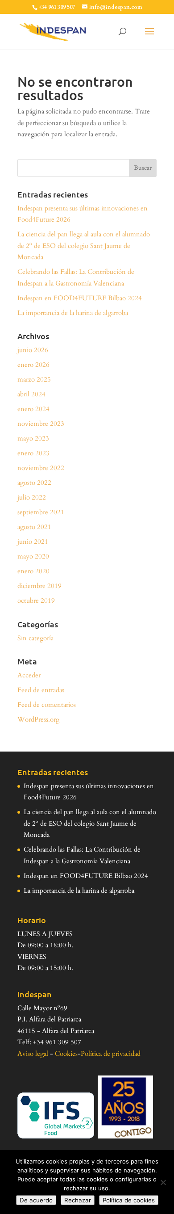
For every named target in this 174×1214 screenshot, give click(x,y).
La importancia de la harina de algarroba (72, 312)
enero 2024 (33, 408)
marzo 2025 (34, 379)
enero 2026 (33, 364)
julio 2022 (31, 497)
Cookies (66, 1053)
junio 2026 (32, 349)
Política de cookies (129, 1200)
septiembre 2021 (40, 512)
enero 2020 (33, 571)
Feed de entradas (40, 689)
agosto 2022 (34, 482)
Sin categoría (35, 638)
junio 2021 (32, 541)
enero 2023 (33, 453)
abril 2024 (31, 394)
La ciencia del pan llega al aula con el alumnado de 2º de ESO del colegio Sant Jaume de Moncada (83, 245)
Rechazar (77, 1200)
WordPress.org (38, 719)
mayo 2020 (33, 556)
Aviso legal (32, 1053)
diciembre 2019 (39, 585)
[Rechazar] (162, 1182)
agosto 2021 (34, 526)
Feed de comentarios (46, 704)
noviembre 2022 (40, 467)
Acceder (29, 675)
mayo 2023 (33, 438)
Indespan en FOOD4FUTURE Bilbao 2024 (79, 298)
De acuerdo (36, 1200)
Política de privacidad (111, 1053)
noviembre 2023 (40, 423)
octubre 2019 (36, 600)
